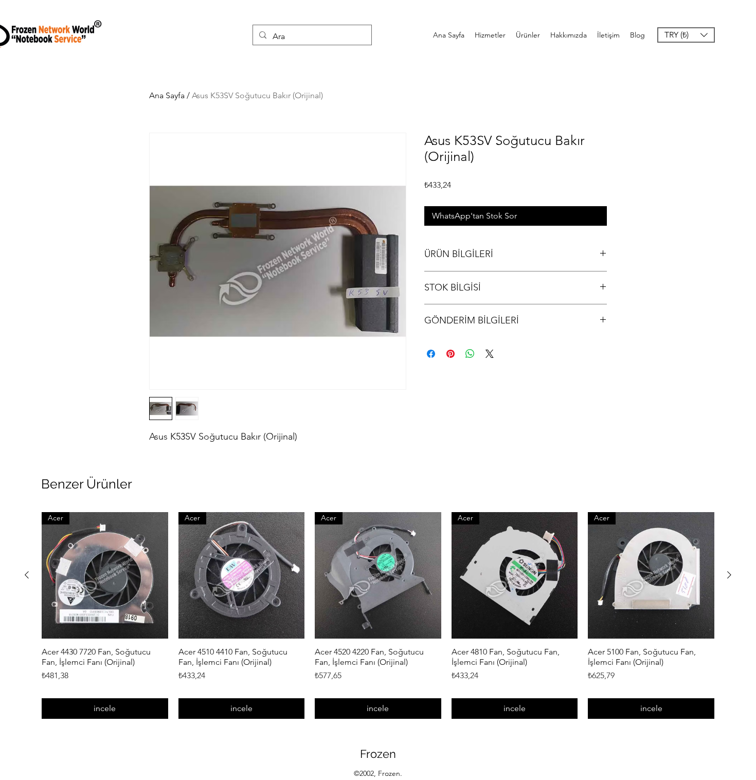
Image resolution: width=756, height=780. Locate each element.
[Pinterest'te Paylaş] (450, 354)
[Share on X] (489, 354)
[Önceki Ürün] (27, 575)
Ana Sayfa (167, 95)
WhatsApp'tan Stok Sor (474, 216)
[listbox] (686, 35)
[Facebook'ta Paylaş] (431, 354)
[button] (686, 35)
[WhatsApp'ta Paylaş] (470, 354)
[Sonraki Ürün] (729, 575)
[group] (378, 615)
